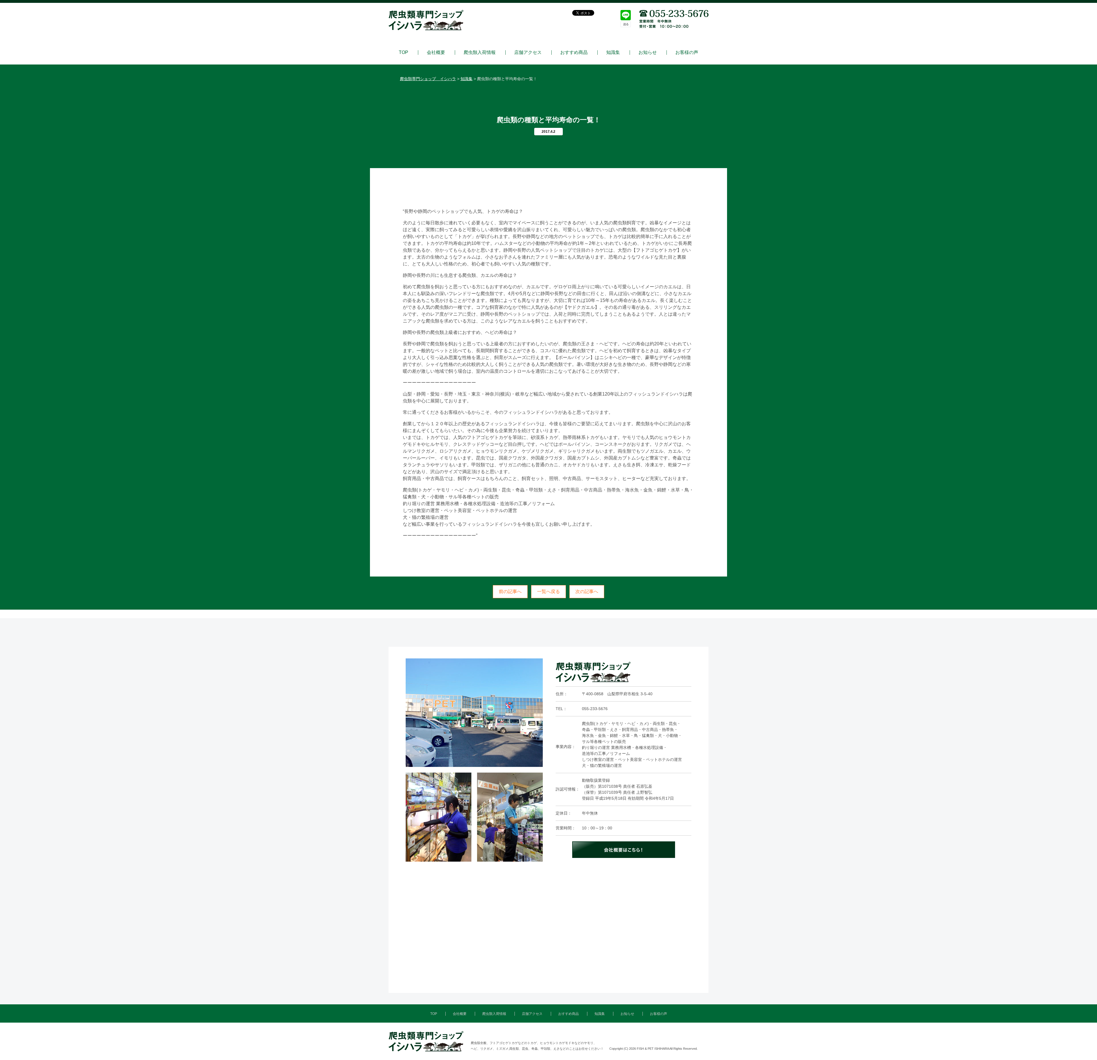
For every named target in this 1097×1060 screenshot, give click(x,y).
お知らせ (647, 52)
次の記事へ (586, 591)
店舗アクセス (528, 52)
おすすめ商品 (574, 52)
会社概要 (436, 52)
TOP (403, 52)
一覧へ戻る (548, 591)
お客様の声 (686, 52)
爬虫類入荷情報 (480, 52)
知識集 (613, 52)
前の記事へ (510, 591)
